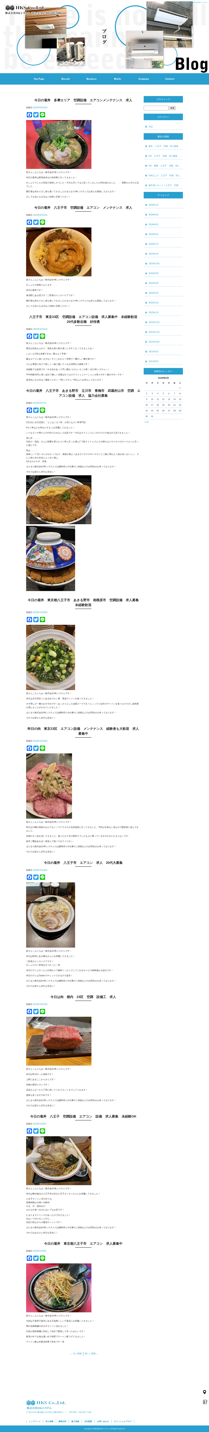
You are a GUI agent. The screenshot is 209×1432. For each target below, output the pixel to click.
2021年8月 (154, 361)
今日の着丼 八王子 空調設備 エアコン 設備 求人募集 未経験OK (83, 1116)
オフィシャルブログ (123, 1421)
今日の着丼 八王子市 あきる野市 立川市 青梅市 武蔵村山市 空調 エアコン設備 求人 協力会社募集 (83, 393)
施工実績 (117, 79)
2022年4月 (154, 283)
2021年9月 (154, 351)
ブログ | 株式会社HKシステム (196, 2)
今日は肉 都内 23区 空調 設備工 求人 (84, 997)
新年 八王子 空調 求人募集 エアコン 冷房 (166, 146)
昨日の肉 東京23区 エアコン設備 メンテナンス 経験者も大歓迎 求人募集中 (83, 731)
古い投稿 (75, 1353)
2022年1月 (154, 312)
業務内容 (91, 79)
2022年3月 (154, 293)
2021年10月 (154, 342)
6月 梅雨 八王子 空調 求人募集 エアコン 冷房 (166, 166)
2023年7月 (154, 244)
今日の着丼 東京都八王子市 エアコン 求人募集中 (83, 1243)
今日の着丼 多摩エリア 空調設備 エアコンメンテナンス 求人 (83, 100)
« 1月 (146, 422)
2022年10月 (154, 263)
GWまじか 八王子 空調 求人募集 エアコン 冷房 (166, 175)
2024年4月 (154, 234)
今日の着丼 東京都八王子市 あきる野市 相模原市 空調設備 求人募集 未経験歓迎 (84, 602)
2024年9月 (154, 214)
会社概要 (144, 79)
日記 (151, 126)
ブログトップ (163, 99)
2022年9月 (154, 273)
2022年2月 (154, 302)
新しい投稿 (91, 1353)
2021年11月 (154, 332)
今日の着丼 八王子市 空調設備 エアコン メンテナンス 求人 (83, 207)
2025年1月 (154, 205)
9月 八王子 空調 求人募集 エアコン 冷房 (166, 156)
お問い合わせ (170, 79)
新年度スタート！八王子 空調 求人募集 (166, 185)
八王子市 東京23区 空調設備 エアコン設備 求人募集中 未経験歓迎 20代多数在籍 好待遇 (84, 319)
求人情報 (65, 79)
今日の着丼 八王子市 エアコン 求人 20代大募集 (83, 862)
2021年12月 (154, 322)
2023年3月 (154, 254)
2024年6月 (154, 224)
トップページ (39, 79)
